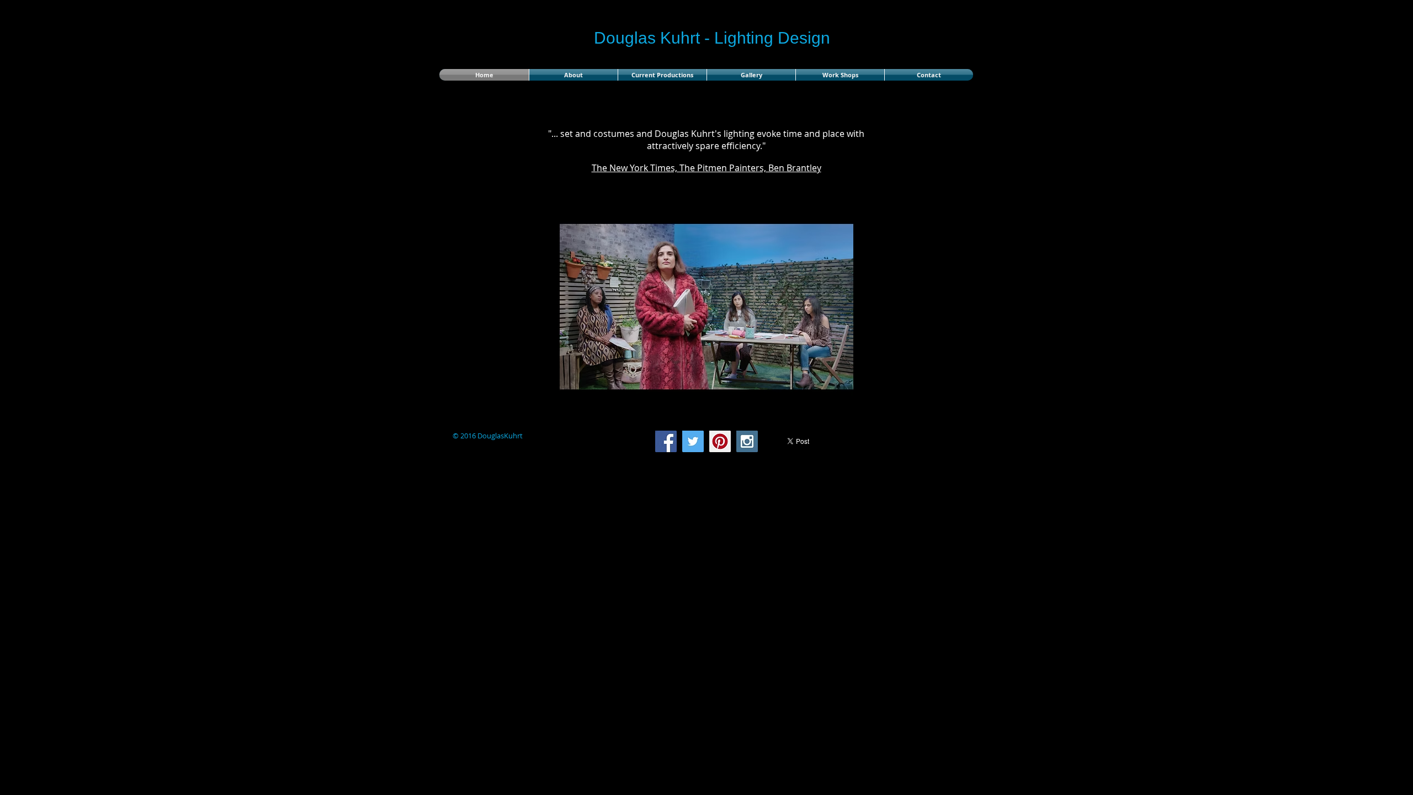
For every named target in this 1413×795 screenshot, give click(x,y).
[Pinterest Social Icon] (720, 441)
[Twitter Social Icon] (693, 441)
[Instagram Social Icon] (747, 441)
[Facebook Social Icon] (666, 441)
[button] (746, 306)
